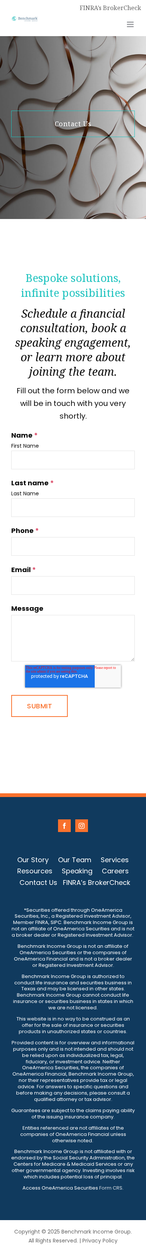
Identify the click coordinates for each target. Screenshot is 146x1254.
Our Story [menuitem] (33, 859)
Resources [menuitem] (34, 871)
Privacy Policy (100, 1240)
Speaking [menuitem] (77, 871)
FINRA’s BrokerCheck (110, 8)
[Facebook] (64, 825)
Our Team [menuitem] (74, 859)
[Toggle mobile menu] (131, 24)
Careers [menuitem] (115, 871)
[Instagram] (81, 825)
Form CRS (110, 1187)
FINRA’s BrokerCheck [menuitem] (96, 882)
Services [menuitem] (115, 859)
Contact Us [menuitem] (38, 882)
